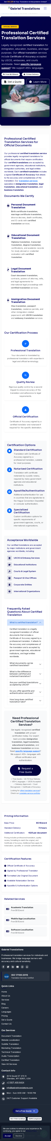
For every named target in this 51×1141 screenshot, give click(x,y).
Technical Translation (11, 1052)
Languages (6, 1012)
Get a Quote (14, 81)
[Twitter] (8, 967)
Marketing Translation (11, 1048)
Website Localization (10, 1040)
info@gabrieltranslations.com (20, 1088)
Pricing (4, 1016)
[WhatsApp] (27, 967)
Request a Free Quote (26, 770)
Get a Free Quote (24, 1111)
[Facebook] (3, 967)
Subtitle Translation (10, 1044)
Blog (3, 1004)
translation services (28, 181)
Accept (8, 1136)
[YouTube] (17, 967)
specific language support (27, 751)
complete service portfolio (29, 793)
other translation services (30, 790)
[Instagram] (22, 967)
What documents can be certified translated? (21, 664)
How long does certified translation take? (21, 700)
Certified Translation (10, 1060)
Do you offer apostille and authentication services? (22, 692)
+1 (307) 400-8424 (15, 1082)
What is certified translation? (24, 622)
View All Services (9, 1064)
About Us (5, 996)
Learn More (39, 81)
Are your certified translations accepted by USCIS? (24, 683)
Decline (19, 1136)
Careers (5, 1007)
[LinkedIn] (13, 967)
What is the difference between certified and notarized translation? (20, 673)
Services (5, 1000)
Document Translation (11, 1036)
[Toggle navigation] (45, 8)
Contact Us (6, 1024)
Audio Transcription (10, 1056)
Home (4, 992)
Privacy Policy (31, 1131)
